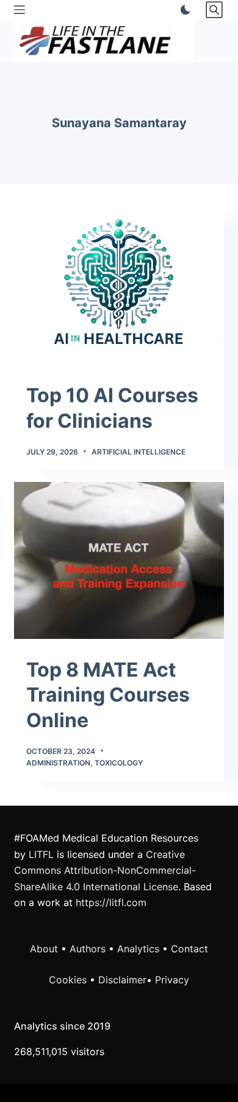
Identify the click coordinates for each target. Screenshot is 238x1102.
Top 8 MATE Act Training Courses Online (108, 695)
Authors (88, 949)
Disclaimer (122, 980)
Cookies (69, 980)
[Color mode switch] (183, 9)
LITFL (41, 854)
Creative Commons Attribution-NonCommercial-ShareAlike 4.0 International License (105, 870)
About (44, 949)
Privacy (172, 980)
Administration (58, 762)
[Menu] (19, 9)
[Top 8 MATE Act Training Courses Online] (118, 560)
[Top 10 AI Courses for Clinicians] (118, 286)
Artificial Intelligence (139, 451)
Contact (189, 949)
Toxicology (119, 762)
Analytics (138, 949)
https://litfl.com (111, 902)
